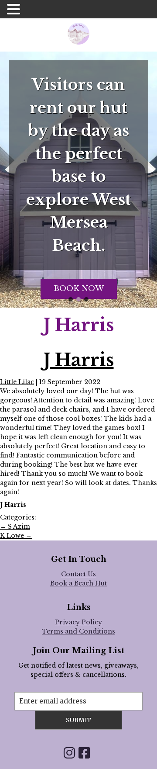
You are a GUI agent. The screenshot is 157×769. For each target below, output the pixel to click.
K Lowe (16, 536)
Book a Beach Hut (78, 583)
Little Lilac (17, 382)
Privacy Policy (78, 622)
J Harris (79, 360)
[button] (70, 299)
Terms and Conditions (78, 631)
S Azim (15, 526)
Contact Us (78, 574)
